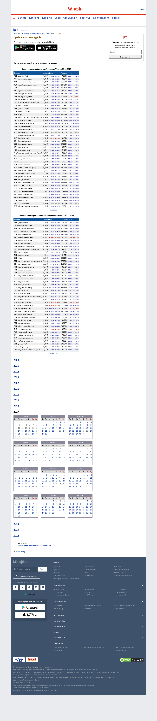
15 (36, 428)
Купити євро (88, 609)
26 (26, 434)
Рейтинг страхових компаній (124, 647)
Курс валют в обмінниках (92, 606)
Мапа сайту (20, 552)
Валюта (22, 18)
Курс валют (57, 566)
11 (60, 425)
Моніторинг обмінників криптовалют (66, 579)
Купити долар (58, 609)
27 (29, 434)
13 (43, 428)
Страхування (70, 18)
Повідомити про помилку (26, 576)
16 (15, 431)
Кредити (47, 18)
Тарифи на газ (119, 572)
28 (33, 434)
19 (26, 431)
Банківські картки (90, 570)
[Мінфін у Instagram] (36, 587)
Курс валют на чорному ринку (124, 606)
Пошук (42, 569)
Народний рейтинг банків (123, 576)
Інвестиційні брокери (121, 570)
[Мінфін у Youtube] (42, 587)
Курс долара (88, 566)
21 (33, 431)
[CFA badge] (44, 660)
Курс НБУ (56, 570)
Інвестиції (85, 18)
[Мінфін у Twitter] (29, 587)
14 (46, 428)
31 (19, 437)
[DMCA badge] (131, 660)
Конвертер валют (59, 576)
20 (29, 431)
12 (64, 425)
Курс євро (117, 566)
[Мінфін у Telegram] (22, 587)
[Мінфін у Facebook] (15, 587)
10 (56, 425)
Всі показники (22, 30)
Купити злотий (119, 609)
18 (22, 431)
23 (15, 434)
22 (36, 431)
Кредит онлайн (89, 576)
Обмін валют (57, 606)
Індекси (116, 18)
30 (15, 437)
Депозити (34, 18)
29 (36, 434)
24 (19, 434)
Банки (57, 18)
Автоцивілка (57, 650)
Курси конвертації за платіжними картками (35, 545)
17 (19, 431)
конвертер (53, 210)
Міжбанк (56, 572)
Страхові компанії (120, 650)
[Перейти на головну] (78, 9)
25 (22, 434)
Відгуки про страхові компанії (94, 647)
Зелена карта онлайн (60, 647)
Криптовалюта (101, 18)
